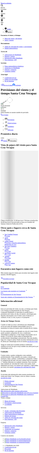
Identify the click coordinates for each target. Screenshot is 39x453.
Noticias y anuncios (10, 69)
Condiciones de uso (10, 78)
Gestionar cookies (10, 71)
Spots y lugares (9, 40)
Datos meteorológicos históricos (14, 66)
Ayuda (9, 29)
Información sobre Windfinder (14, 58)
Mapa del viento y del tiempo (13, 38)
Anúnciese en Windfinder (12, 68)
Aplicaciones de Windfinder (13, 55)
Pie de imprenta (9, 81)
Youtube (27, 442)
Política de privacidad (11, 79)
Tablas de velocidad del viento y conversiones (18, 46)
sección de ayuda (32, 341)
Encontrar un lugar (8, 279)
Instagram (28, 440)
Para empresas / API (11, 60)
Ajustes (10, 32)
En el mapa (5, 115)
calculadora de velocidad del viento (24, 367)
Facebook (18, 85)
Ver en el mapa (8, 85)
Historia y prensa (10, 56)
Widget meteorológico (11, 48)
